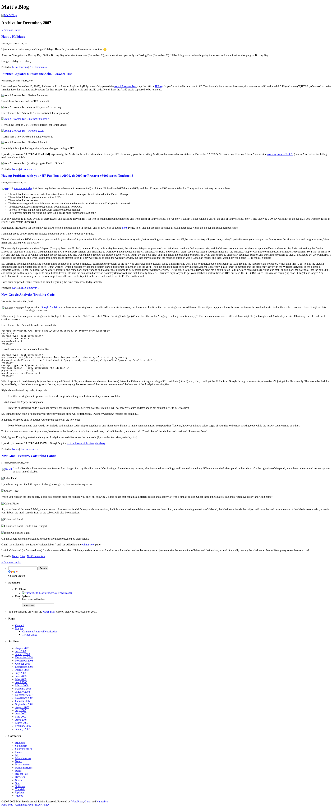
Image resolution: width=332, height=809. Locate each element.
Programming (22, 764)
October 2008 (22, 663)
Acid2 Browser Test (125, 86)
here (124, 227)
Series (18, 780)
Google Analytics (50, 307)
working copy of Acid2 (280, 154)
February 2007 (23, 725)
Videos (19, 795)
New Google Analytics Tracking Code (27, 294)
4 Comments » (28, 169)
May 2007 (20, 716)
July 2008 (20, 673)
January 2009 (22, 654)
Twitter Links (29, 634)
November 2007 (24, 697)
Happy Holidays (13, 36)
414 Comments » (29, 287)
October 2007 (22, 701)
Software (20, 786)
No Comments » (39, 67)
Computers (21, 745)
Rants (18, 770)
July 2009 (20, 651)
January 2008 (22, 691)
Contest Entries (23, 748)
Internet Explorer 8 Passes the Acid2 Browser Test (36, 74)
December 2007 (24, 694)
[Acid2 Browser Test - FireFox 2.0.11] (22, 130)
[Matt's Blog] (9, 15)
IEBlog (159, 86)
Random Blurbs (24, 767)
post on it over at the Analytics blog (86, 443)
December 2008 (24, 657)
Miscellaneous (20, 67)
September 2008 (24, 666)
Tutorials (20, 789)
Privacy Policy (41, 804)
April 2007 (21, 719)
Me (17, 755)
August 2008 (22, 669)
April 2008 (21, 682)
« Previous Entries (11, 30)
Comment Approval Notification (39, 631)
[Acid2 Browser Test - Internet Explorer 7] (25, 118)
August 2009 (22, 648)
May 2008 (20, 679)
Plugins (19, 628)
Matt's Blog (49, 611)
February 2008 (23, 688)
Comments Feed (24, 804)
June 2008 (20, 676)
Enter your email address (33, 599)
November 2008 (24, 660)
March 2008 (22, 685)
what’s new (88, 544)
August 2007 (22, 707)
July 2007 (20, 710)
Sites (22, 556)
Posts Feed (7, 804)
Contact (19, 625)
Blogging (20, 742)
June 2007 (20, 713)
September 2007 (24, 704)
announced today (23, 188)
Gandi (87, 801)
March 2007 (22, 722)
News (15, 169)
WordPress (77, 801)
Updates (19, 792)
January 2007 (22, 729)
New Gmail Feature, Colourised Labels (28, 456)
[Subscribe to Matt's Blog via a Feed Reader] (47, 592)
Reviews (20, 776)
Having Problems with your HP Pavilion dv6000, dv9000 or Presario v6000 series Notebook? (67, 175)
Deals (18, 752)
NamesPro (102, 801)
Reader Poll (21, 773)
